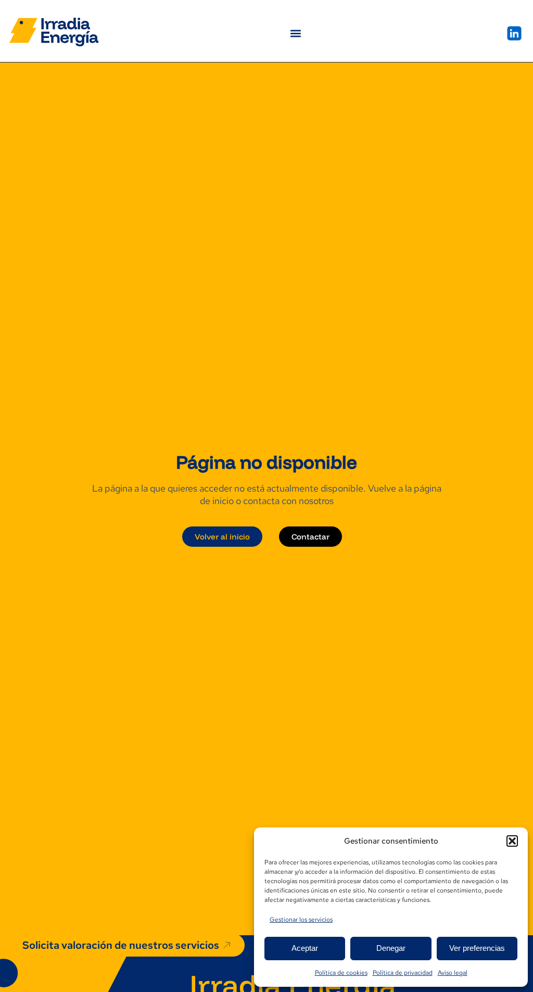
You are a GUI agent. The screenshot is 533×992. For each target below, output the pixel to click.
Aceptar (304, 948)
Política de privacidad (403, 973)
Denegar (390, 948)
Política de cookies (341, 973)
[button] (512, 841)
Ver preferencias (477, 948)
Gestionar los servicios (301, 919)
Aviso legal (452, 973)
